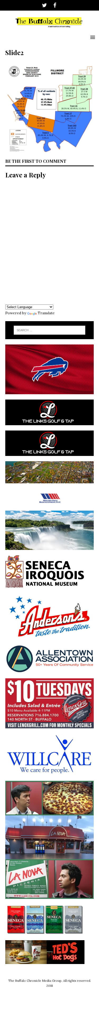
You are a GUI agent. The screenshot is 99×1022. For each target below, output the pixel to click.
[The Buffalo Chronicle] (49, 28)
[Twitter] (44, 5)
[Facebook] (54, 5)
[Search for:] (49, 330)
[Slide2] (49, 150)
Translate (46, 313)
